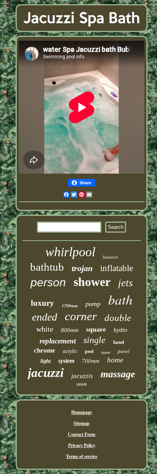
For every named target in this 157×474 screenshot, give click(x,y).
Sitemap (82, 423)
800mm (69, 330)
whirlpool (70, 252)
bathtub (47, 267)
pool (89, 351)
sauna (105, 352)
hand (118, 342)
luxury (42, 303)
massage (118, 374)
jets (125, 283)
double (117, 318)
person (48, 282)
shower (92, 282)
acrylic (70, 351)
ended (44, 317)
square (96, 329)
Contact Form (81, 434)
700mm (90, 361)
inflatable (116, 268)
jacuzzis (82, 376)
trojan (82, 268)
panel (124, 351)
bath (120, 299)
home (115, 360)
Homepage (81, 412)
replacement (58, 341)
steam (81, 384)
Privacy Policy (81, 445)
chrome (44, 350)
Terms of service (81, 456)
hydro (120, 330)
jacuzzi (46, 373)
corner (81, 316)
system (66, 360)
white (44, 329)
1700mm (70, 305)
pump (93, 304)
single (94, 340)
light (45, 361)
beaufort (110, 257)
